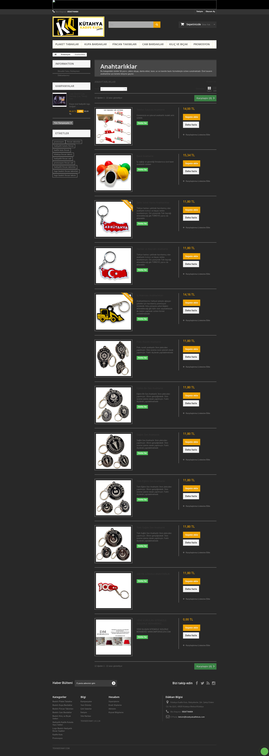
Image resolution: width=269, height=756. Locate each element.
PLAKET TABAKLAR (67, 44)
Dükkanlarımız (63, 75)
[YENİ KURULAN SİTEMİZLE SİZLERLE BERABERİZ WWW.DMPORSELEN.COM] (113, 637)
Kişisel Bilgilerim (116, 712)
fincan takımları (74, 142)
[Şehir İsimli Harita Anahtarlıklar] (113, 219)
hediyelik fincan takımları (65, 167)
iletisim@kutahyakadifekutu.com (191, 717)
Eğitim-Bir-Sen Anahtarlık (150, 388)
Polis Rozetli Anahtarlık (149, 342)
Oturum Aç (210, 11)
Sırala (97, 89)
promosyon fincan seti (63, 163)
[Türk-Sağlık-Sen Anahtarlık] (113, 544)
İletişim (200, 11)
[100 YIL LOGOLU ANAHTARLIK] (113, 590)
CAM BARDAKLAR (153, 44)
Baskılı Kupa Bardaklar (62, 705)
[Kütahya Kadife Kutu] (78, 27)
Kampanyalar (64, 86)
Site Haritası (86, 716)
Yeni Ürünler (86, 705)
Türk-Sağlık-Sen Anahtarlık (151, 527)
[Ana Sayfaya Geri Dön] (55, 54)
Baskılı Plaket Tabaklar (62, 701)
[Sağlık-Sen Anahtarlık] (113, 451)
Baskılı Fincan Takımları (63, 709)
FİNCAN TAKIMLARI (124, 44)
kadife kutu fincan (61, 150)
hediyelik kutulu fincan (64, 146)
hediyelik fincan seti (62, 159)
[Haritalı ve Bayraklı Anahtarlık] (113, 265)
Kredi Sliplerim (115, 705)
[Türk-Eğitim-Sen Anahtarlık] (113, 497)
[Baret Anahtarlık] (113, 172)
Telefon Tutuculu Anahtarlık (151, 109)
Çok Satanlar (86, 709)
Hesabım (114, 697)
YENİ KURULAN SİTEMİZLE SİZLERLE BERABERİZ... (152, 622)
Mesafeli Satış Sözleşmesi (68, 71)
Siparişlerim (114, 701)
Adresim (112, 709)
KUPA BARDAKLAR (95, 44)
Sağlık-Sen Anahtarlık (148, 434)
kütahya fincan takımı (63, 154)
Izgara (209, 91)
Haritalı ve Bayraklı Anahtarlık (152, 249)
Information (64, 63)
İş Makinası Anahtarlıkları (150, 295)
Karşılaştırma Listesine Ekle (198, 135)
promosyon (59, 142)
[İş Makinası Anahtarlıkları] (113, 312)
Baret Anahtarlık (145, 156)
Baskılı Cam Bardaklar (62, 712)
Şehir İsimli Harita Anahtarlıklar (153, 202)
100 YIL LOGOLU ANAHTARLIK (153, 574)
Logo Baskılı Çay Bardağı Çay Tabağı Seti (78, 96)
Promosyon (201, 44)
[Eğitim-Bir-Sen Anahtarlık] (113, 404)
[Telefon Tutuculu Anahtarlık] (113, 126)
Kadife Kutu (58, 735)
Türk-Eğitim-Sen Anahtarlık (151, 481)
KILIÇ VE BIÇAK (178, 44)
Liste (214, 91)
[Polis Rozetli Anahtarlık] (113, 358)
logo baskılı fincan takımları (66, 171)
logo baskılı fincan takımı (65, 175)
